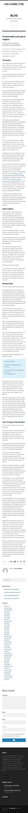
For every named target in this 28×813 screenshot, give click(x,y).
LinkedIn (7, 776)
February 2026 (8, 608)
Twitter (3, 776)
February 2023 (8, 621)
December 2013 (8, 675)
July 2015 (6, 668)
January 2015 (7, 671)
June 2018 (6, 645)
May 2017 (6, 651)
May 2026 (6, 606)
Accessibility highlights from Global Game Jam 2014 (12, 26)
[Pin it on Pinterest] (24, 561)
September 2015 (8, 666)
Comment (4, 695)
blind (11, 45)
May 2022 (6, 623)
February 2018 (8, 649)
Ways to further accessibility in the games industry (16, 26)
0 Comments (15, 43)
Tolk (20, 325)
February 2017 (8, 653)
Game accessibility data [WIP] (11, 595)
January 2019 (7, 643)
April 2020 (6, 634)
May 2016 (6, 660)
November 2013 (8, 677)
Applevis (18, 190)
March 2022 (7, 625)
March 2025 (7, 613)
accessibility (5, 45)
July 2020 (6, 630)
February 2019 (8, 641)
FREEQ (11, 254)
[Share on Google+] (21, 561)
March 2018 (7, 647)
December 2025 (8, 610)
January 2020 (7, 638)
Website (4, 726)
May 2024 (6, 615)
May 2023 (6, 619)
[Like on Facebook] (17, 561)
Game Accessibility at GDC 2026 (12, 592)
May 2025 (6, 611)
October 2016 (7, 656)
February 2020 (8, 636)
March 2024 (7, 617)
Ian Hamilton (12, 808)
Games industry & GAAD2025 (11, 598)
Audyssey (4, 190)
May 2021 (6, 628)
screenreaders (16, 45)
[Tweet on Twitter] (14, 561)
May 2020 (6, 632)
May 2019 (6, 640)
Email (3, 719)
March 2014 (7, 673)
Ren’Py (5, 440)
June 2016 (6, 658)
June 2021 (6, 626)
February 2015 (8, 670)
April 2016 (6, 662)
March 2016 (7, 664)
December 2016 (8, 655)
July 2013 (6, 679)
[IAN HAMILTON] (14, 3)
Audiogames (11, 190)
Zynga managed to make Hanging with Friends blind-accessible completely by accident (13, 175)
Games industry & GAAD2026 (11, 589)
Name (3, 712)
